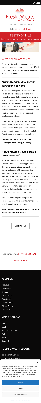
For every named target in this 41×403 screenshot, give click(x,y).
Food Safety (7, 299)
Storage (5, 292)
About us (28, 39)
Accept (20, 383)
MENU (34, 2)
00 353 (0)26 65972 (23, 29)
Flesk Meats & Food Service (15, 39)
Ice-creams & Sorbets (10, 355)
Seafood (5, 341)
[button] (38, 362)
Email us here (20, 261)
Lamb (4, 327)
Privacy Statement (24, 400)
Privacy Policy (7, 306)
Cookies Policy (14, 400)
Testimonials (7, 296)
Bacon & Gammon (9, 330)
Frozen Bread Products (11, 358)
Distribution (6, 288)
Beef (3, 323)
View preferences (20, 395)
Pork (3, 334)
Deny (20, 389)
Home (2, 39)
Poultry (4, 338)
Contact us (20, 226)
